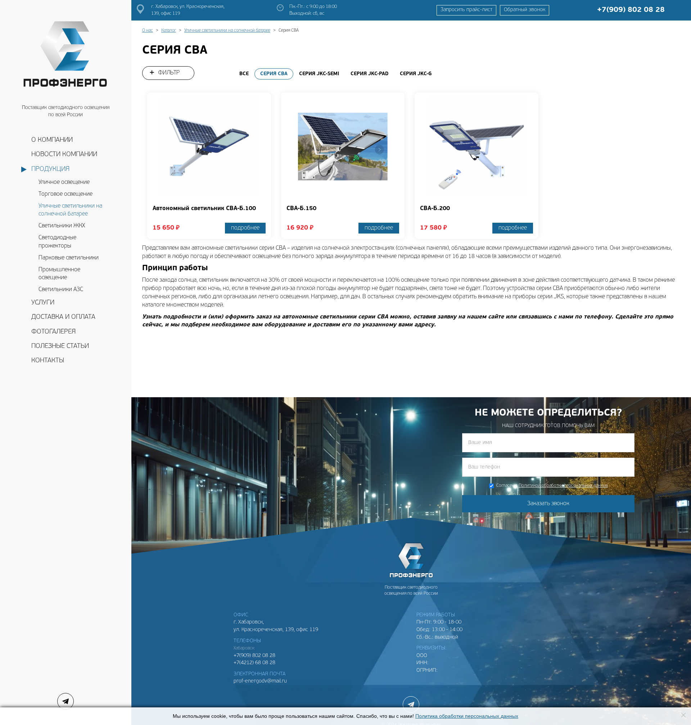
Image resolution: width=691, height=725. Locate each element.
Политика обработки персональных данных (466, 716)
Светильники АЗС (61, 290)
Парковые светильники (69, 258)
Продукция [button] (50, 169)
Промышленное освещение (59, 274)
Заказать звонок (548, 504)
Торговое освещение (65, 194)
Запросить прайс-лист (466, 10)
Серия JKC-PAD (369, 74)
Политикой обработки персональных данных (563, 486)
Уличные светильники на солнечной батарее (70, 210)
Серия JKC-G (416, 74)
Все (244, 74)
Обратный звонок (524, 10)
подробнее (245, 228)
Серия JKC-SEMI (319, 74)
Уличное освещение (64, 182)
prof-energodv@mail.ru (260, 681)
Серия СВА (274, 74)
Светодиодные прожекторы (57, 242)
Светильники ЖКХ (62, 226)
